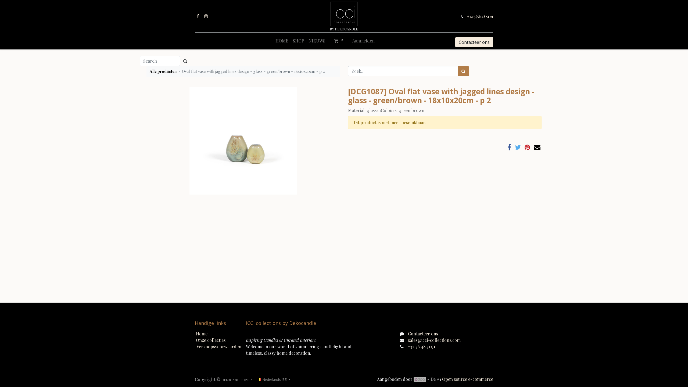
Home (201, 333)
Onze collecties (210, 340)
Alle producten (163, 71)
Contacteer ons (474, 42)
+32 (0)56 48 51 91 (480, 16)
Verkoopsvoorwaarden (218, 346)
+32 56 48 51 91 (421, 346)
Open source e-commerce (467, 379)
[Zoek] (463, 71)
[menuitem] (282, 40)
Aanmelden (363, 41)
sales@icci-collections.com (434, 340)
